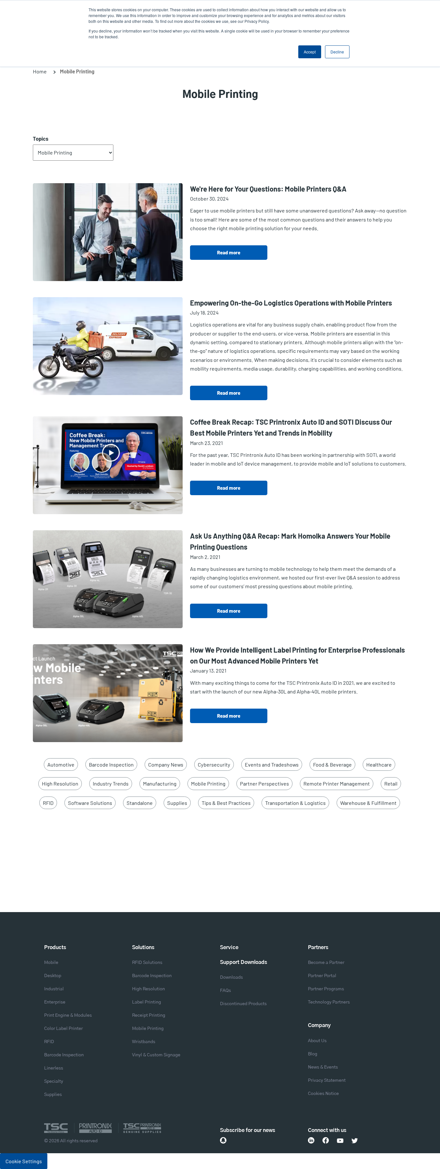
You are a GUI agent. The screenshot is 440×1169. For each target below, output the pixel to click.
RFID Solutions (147, 962)
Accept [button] (310, 51)
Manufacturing (160, 783)
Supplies (177, 803)
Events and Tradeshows (272, 764)
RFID (48, 803)
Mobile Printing (208, 783)
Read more (228, 252)
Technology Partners (329, 1002)
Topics (40, 139)
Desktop (52, 976)
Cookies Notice (323, 1093)
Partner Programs (326, 989)
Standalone (140, 803)
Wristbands (143, 1042)
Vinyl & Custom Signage (156, 1055)
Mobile (51, 962)
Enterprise (54, 1002)
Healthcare (379, 764)
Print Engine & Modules (68, 1015)
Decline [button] (337, 51)
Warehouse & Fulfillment (368, 803)
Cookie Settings (23, 1161)
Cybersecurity (214, 764)
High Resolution (60, 783)
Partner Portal (322, 976)
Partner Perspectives (264, 783)
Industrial (54, 989)
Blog (312, 1054)
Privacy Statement (327, 1080)
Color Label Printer (63, 1028)
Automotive (60, 764)
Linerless (53, 1068)
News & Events (323, 1067)
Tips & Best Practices (226, 803)
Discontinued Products (243, 1004)
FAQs (225, 990)
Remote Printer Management (336, 783)
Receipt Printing (148, 1015)
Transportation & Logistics (295, 803)
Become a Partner (326, 962)
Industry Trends (111, 783)
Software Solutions (90, 803)
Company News (165, 764)
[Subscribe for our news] (223, 1140)
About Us (317, 1041)
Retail (390, 783)
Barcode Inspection (111, 764)
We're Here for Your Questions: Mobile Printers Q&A (268, 188)
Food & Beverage (332, 764)
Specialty (53, 1081)
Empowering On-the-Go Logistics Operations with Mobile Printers (291, 302)
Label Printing (146, 1002)
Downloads (231, 977)
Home (40, 71)
